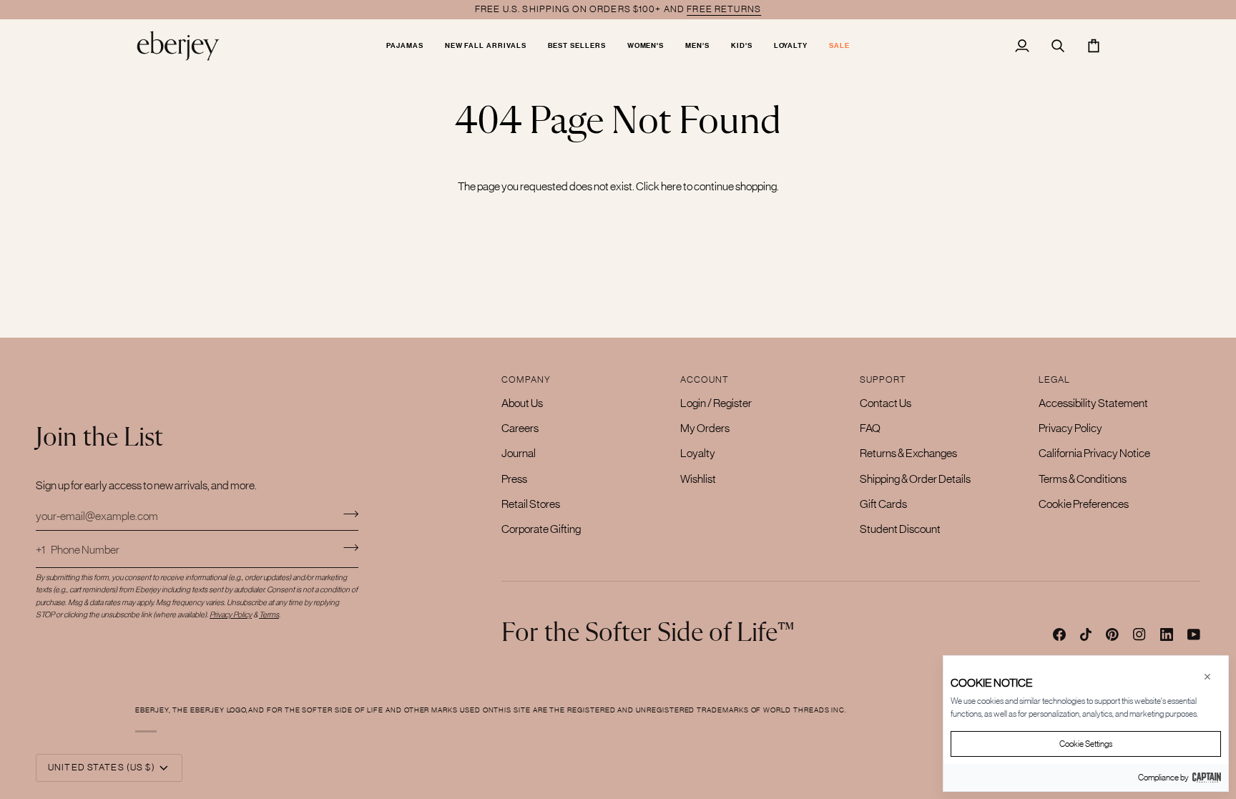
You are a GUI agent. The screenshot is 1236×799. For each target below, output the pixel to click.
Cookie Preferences (1084, 503)
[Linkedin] (1166, 634)
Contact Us (885, 402)
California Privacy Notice (1094, 452)
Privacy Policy (1070, 427)
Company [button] (526, 379)
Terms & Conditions (1083, 478)
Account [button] (704, 379)
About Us (522, 402)
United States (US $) (101, 767)
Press (514, 478)
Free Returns (724, 9)
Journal (518, 452)
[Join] (346, 513)
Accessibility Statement (1093, 402)
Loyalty (697, 452)
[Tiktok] (1086, 634)
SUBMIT (350, 547)
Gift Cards (883, 503)
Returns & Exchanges (908, 452)
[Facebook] (1059, 634)
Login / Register (716, 402)
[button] (405, 45)
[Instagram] (1139, 634)
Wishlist (698, 478)
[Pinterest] (1112, 634)
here (671, 186)
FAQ (870, 427)
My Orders (705, 427)
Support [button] (883, 379)
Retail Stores (530, 503)
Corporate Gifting (541, 528)
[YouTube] (1193, 634)
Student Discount (900, 528)
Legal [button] (1055, 379)
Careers (520, 427)
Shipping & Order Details (915, 478)
